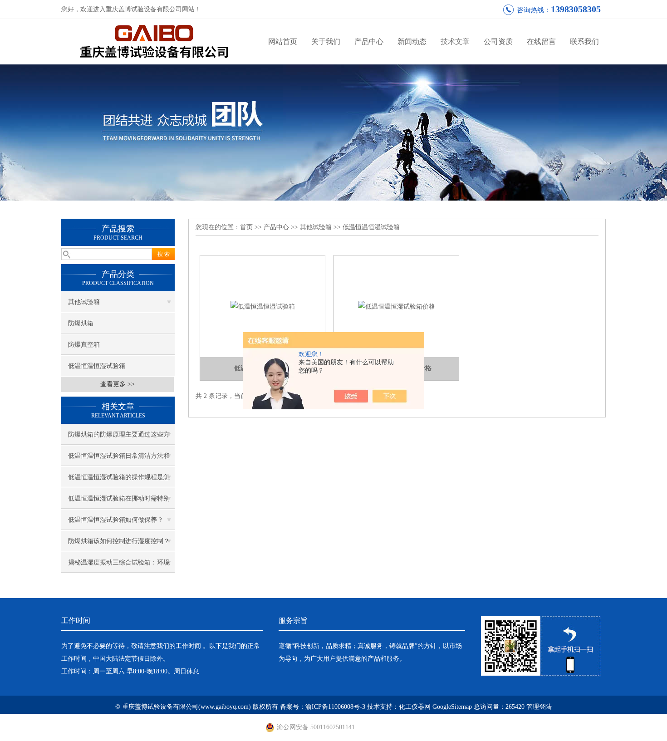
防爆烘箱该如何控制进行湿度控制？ (119, 541)
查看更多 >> (117, 384)
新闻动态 (412, 41)
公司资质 (498, 41)
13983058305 (576, 9)
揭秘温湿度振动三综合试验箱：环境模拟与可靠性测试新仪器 (119, 566)
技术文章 (455, 41)
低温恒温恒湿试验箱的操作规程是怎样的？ (119, 480)
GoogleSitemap (452, 706)
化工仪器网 (415, 706)
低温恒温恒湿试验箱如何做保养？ (115, 519)
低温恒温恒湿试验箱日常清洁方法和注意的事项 (119, 459)
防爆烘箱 (80, 323)
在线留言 (541, 41)
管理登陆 (539, 706)
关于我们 (325, 41)
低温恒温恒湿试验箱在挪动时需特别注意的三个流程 (119, 502)
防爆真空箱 (84, 344)
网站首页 (282, 41)
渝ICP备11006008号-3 (335, 706)
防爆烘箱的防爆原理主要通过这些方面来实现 (119, 438)
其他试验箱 (84, 302)
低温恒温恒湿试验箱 (96, 366)
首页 (246, 227)
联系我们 (584, 41)
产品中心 (368, 41)
